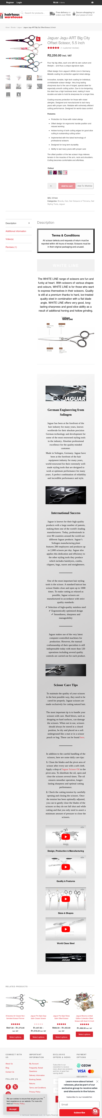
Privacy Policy (34, 1091)
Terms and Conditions (37, 1087)
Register (10, 2)
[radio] (50, 173)
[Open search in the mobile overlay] (34, 13)
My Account (34, 1063)
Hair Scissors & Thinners (79, 201)
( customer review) (70, 47)
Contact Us (10, 1072)
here (82, 737)
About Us (9, 1063)
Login (19, 2)
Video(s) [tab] (10, 239)
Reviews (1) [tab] (11, 247)
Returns (32, 1083)
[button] (38, 39)
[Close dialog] (97, 1081)
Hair (66, 201)
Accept (12, 1109)
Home (7, 27)
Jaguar (19, 27)
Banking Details (35, 1079)
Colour (51, 168)
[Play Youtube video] (66, 836)
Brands (13, 27)
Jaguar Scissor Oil (71, 769)
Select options (15, 1037)
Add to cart (67, 185)
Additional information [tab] (16, 231)
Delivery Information (37, 1075)
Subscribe (79, 1112)
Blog (7, 1067)
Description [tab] (11, 223)
